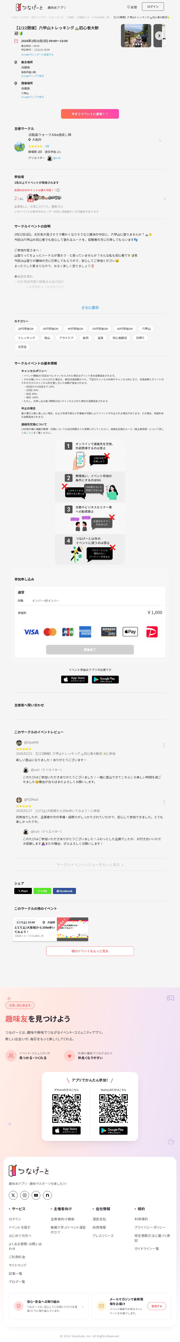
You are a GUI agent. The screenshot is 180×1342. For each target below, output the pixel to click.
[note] (47, 1195)
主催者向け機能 (62, 1219)
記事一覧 (15, 1273)
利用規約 (141, 1219)
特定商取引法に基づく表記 (152, 1238)
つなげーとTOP (19, 17)
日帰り (140, 338)
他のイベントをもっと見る (90, 951)
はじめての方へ (20, 1235)
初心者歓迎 (120, 338)
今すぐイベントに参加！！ (90, 114)
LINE (43, 891)
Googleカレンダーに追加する (37, 54)
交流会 (22, 347)
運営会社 (99, 1219)
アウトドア (66, 338)
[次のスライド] (159, 35)
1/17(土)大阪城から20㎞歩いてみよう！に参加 (67, 810)
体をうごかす (38, 17)
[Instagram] (24, 1195)
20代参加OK (26, 328)
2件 (48, 146)
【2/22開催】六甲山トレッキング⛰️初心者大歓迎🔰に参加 (75, 753)
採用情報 (99, 1227)
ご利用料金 (17, 1256)
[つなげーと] (29, 1171)
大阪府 (70, 17)
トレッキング (26, 338)
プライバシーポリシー (150, 1227)
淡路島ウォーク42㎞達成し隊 (93, 17)
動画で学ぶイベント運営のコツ (68, 1229)
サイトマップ (18, 1265)
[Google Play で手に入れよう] (113, 1130)
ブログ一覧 (17, 1281)
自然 (85, 338)
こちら (29, 432)
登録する (156, 1306)
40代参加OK (75, 328)
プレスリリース (103, 1235)
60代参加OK (125, 328)
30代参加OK (50, 328)
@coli (57, 158)
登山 (47, 338)
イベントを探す (20, 1227)
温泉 (100, 338)
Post (24, 891)
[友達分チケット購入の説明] (58, 190)
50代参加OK (100, 328)
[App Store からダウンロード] (66, 1130)
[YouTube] (36, 1195)
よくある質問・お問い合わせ (25, 1246)
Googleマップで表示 (32, 76)
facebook (65, 891)
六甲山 (146, 328)
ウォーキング (56, 17)
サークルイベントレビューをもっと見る (88, 864)
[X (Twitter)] (13, 1195)
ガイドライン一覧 (147, 1248)
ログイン (153, 6)
